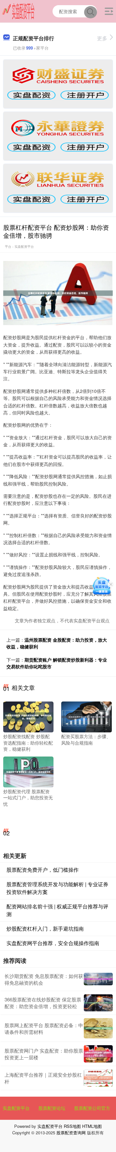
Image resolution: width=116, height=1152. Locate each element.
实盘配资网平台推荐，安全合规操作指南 (52, 943)
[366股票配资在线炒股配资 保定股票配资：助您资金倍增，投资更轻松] (98, 1003)
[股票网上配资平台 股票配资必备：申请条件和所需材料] (98, 1028)
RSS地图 (72, 1126)
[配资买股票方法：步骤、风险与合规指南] (86, 716)
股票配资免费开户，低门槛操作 (42, 869)
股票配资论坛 (51, 1108)
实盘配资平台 (16, 1108)
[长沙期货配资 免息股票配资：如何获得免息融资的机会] (98, 979)
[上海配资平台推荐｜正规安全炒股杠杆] (98, 1078)
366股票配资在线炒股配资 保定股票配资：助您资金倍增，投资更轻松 (43, 1002)
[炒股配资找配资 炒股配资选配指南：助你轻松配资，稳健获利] (28, 716)
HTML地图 (92, 1126)
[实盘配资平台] (18, 10)
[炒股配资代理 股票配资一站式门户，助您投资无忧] (28, 771)
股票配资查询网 (71, 1132)
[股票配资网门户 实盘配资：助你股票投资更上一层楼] (98, 1054)
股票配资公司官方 (92, 1108)
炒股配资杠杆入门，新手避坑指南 (45, 928)
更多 (102, 38)
